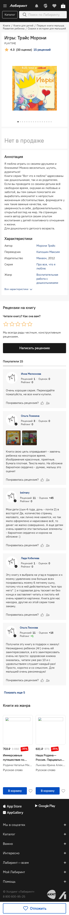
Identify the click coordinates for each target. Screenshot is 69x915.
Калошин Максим (48, 252)
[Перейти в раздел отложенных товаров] (54, 6)
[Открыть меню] (5, 6)
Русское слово (13, 770)
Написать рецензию (34, 348)
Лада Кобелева (30, 558)
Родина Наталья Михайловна (18, 765)
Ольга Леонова (29, 627)
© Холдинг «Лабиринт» (18, 891)
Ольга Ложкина (30, 415)
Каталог (10, 14)
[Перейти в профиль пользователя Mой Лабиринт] (45, 6)
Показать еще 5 (14, 692)
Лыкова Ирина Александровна (51, 765)
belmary (24, 492)
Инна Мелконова (31, 373)
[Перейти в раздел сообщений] (36, 6)
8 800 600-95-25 (14, 896)
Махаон (41, 258)
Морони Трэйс (45, 245)
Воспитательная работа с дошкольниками (47, 278)
